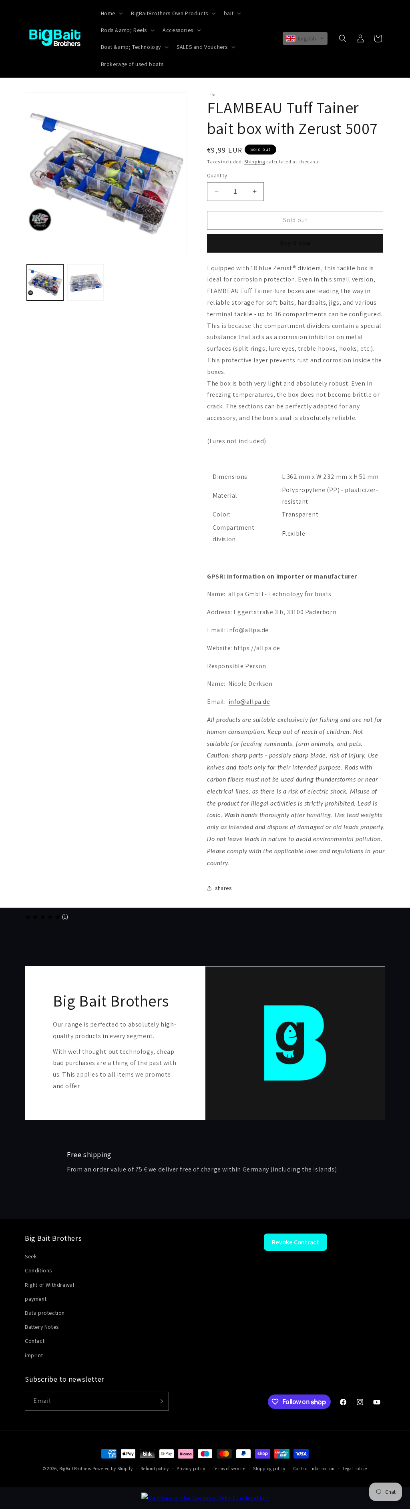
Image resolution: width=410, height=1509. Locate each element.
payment (35, 1298)
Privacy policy (191, 1468)
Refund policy (155, 1468)
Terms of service (229, 1468)
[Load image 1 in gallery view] (45, 282)
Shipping (254, 162)
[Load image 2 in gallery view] (85, 282)
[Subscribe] (160, 1401)
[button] (111, 13)
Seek (31, 1256)
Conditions (38, 1270)
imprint (34, 1355)
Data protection (45, 1312)
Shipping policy (269, 1468)
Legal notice (355, 1468)
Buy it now (295, 243)
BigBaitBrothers (75, 1468)
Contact (34, 1340)
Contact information (314, 1468)
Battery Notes (42, 1326)
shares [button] (223, 888)
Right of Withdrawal (49, 1284)
